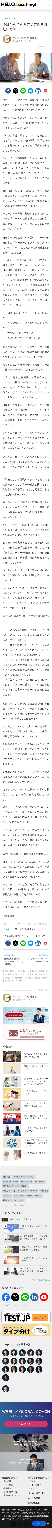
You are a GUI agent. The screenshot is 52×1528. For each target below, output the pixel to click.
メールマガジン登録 (37, 1493)
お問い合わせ (11, 981)
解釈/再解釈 (40, 1181)
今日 (5, 1219)
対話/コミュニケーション (13, 1200)
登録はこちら (26, 1424)
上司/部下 (7, 1196)
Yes (39, 1523)
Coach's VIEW (9, 18)
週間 (12, 1219)
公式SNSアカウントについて (14, 1305)
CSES (32, 1481)
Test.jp (32, 1488)
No (48, 1523)
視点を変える (26, 1181)
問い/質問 (33, 1191)
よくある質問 (34, 1498)
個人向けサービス (11, 1495)
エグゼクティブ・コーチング (14, 1191)
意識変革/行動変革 (10, 1181)
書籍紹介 (7, 1488)
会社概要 (7, 1481)
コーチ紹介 (8, 1485)
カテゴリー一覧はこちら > (14, 1205)
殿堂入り (27, 1219)
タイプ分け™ (35, 1485)
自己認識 (6, 1177)
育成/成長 (44, 1191)
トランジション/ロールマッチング (27, 1196)
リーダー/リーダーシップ (23, 1177)
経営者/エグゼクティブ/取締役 (15, 1186)
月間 (19, 1219)
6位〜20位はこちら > (41, 1280)
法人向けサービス (11, 1492)
